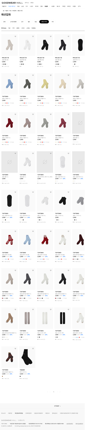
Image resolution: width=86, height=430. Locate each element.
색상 (9, 28)
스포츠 (31, 6)
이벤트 (74, 6)
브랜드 (53, 6)
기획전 (63, 6)
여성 (18, 6)
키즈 (27, 6)
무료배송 (33, 28)
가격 (13, 28)
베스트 (58, 6)
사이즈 (22, 28)
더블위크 (4, 6)
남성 (22, 6)
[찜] (15, 36)
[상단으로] (76, 426)
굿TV (79, 6)
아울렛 (46, 6)
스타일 (27, 28)
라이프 (36, 6)
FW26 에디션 (11, 6)
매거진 (69, 6)
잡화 (41, 6)
